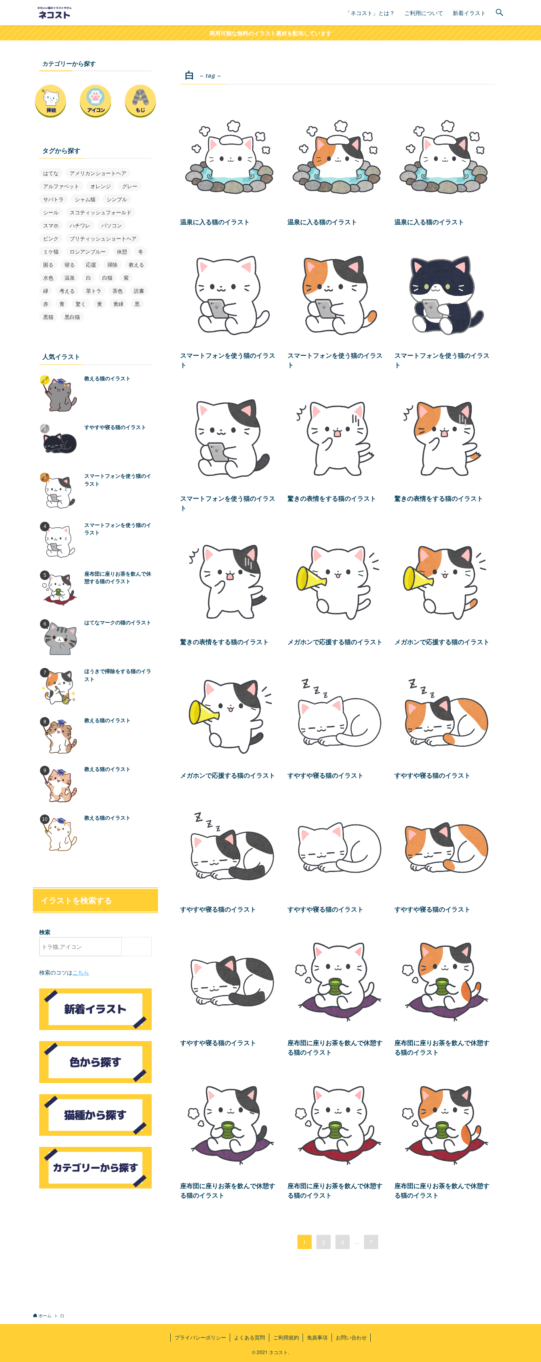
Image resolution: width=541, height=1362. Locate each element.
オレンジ (100, 186)
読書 (139, 290)
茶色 (117, 290)
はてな (51, 173)
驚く (81, 303)
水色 (48, 277)
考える (67, 290)
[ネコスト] (55, 12)
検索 (44, 932)
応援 (91, 264)
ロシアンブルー (88, 251)
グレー (129, 186)
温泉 (70, 277)
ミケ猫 (51, 251)
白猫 (107, 277)
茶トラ (93, 290)
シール (51, 212)
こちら (80, 972)
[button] (499, 12)
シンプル (117, 199)
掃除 (112, 264)
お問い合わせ (351, 1337)
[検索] (138, 946)
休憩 (122, 251)
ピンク (51, 238)
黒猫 (48, 316)
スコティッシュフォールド (100, 212)
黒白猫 (72, 316)
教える (136, 264)
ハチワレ (80, 225)
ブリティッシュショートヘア (103, 238)
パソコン (111, 225)
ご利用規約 (286, 1337)
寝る (70, 264)
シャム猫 (85, 199)
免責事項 (317, 1337)
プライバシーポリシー (200, 1337)
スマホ (51, 225)
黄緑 (118, 303)
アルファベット (61, 186)
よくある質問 (249, 1337)
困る (48, 264)
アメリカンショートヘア (98, 173)
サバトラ (53, 199)
